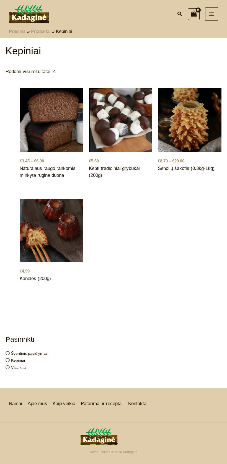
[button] (179, 14)
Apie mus (37, 403)
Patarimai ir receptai (102, 403)
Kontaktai (138, 403)
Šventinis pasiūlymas (29, 353)
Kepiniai (18, 360)
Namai (15, 403)
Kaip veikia (64, 403)
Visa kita (18, 367)
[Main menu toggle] (211, 14)
